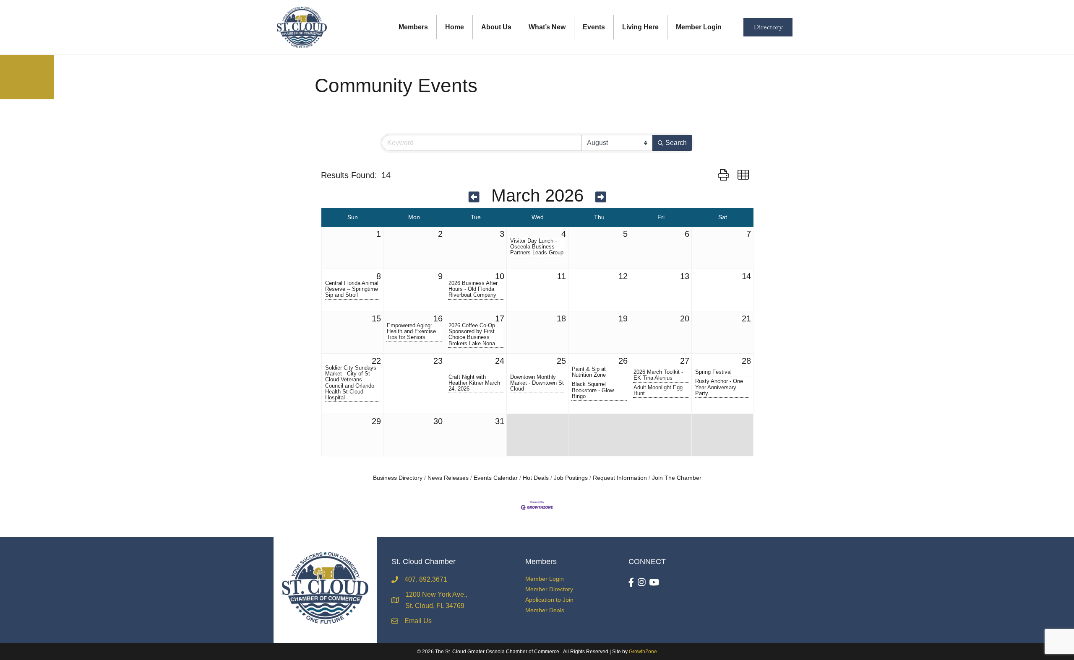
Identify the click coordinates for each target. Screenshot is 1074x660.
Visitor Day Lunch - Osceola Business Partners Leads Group (536, 247)
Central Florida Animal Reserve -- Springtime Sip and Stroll (351, 289)
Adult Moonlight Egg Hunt (658, 390)
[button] (723, 175)
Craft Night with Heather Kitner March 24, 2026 (474, 383)
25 (561, 360)
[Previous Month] (474, 197)
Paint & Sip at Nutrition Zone (589, 372)
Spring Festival (713, 372)
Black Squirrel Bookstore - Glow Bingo (593, 390)
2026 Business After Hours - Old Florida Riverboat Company (473, 289)
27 (684, 360)
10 (499, 276)
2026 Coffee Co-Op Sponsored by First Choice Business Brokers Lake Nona (471, 334)
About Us (496, 27)
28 (746, 360)
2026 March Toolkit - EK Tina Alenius (658, 375)
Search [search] (676, 142)
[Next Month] (601, 197)
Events (594, 27)
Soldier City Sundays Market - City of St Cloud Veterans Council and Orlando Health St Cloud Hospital (350, 382)
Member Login (699, 27)
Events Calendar (496, 478)
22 (376, 360)
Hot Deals (536, 478)
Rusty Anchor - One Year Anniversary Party (719, 387)
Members (413, 27)
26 (623, 360)
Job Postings (571, 478)
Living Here (640, 27)
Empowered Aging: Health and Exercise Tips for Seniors (411, 331)
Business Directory (397, 478)
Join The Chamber (676, 478)
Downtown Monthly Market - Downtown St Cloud (537, 383)
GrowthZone (643, 652)
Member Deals (544, 610)
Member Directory (549, 589)
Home (454, 27)
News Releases (448, 478)
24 (499, 360)
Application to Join (549, 599)
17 (499, 318)
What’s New (547, 27)
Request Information (620, 478)
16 (438, 318)
